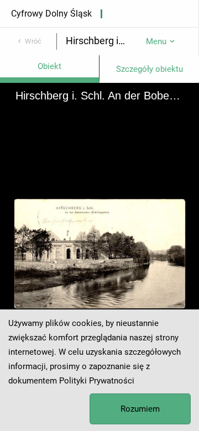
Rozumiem (140, 409)
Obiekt (49, 66)
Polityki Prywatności (96, 381)
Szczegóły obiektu (149, 69)
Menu (156, 41)
